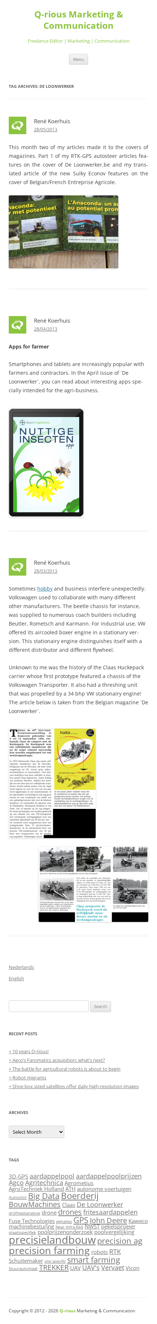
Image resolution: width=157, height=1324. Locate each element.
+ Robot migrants (27, 1077)
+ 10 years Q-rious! (29, 1051)
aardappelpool (52, 1176)
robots (99, 1251)
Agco (16, 1182)
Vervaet (112, 1267)
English (16, 978)
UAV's (91, 1267)
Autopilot (18, 1197)
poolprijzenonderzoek (65, 1231)
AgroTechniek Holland (36, 1188)
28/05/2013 (45, 129)
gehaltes (64, 1221)
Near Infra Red (69, 1227)
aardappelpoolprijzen (109, 1176)
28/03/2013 (45, 571)
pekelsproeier (118, 1226)
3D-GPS (18, 1176)
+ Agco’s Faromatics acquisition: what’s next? (57, 1060)
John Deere (108, 1220)
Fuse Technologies (32, 1220)
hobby (45, 588)
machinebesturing (31, 1226)
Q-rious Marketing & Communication (78, 20)
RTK (115, 1251)
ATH (70, 1188)
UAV (75, 1268)
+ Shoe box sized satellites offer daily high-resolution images (74, 1086)
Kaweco (138, 1220)
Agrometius (79, 1183)
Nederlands (21, 967)
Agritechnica (44, 1182)
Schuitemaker (26, 1260)
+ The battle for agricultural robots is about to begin (64, 1069)
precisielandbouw (52, 1240)
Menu (78, 59)
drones (70, 1212)
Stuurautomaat (23, 1268)
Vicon (132, 1268)
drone (49, 1212)
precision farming (49, 1250)
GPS (80, 1219)
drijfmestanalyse (24, 1213)
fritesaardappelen (110, 1212)
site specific (55, 1261)
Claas (68, 1204)
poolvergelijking (114, 1231)
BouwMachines (35, 1204)
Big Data (44, 1195)
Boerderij (80, 1196)
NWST (92, 1226)
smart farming (93, 1259)
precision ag (119, 1240)
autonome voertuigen (104, 1188)
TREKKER (54, 1267)
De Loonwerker (100, 1204)
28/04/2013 (45, 329)
